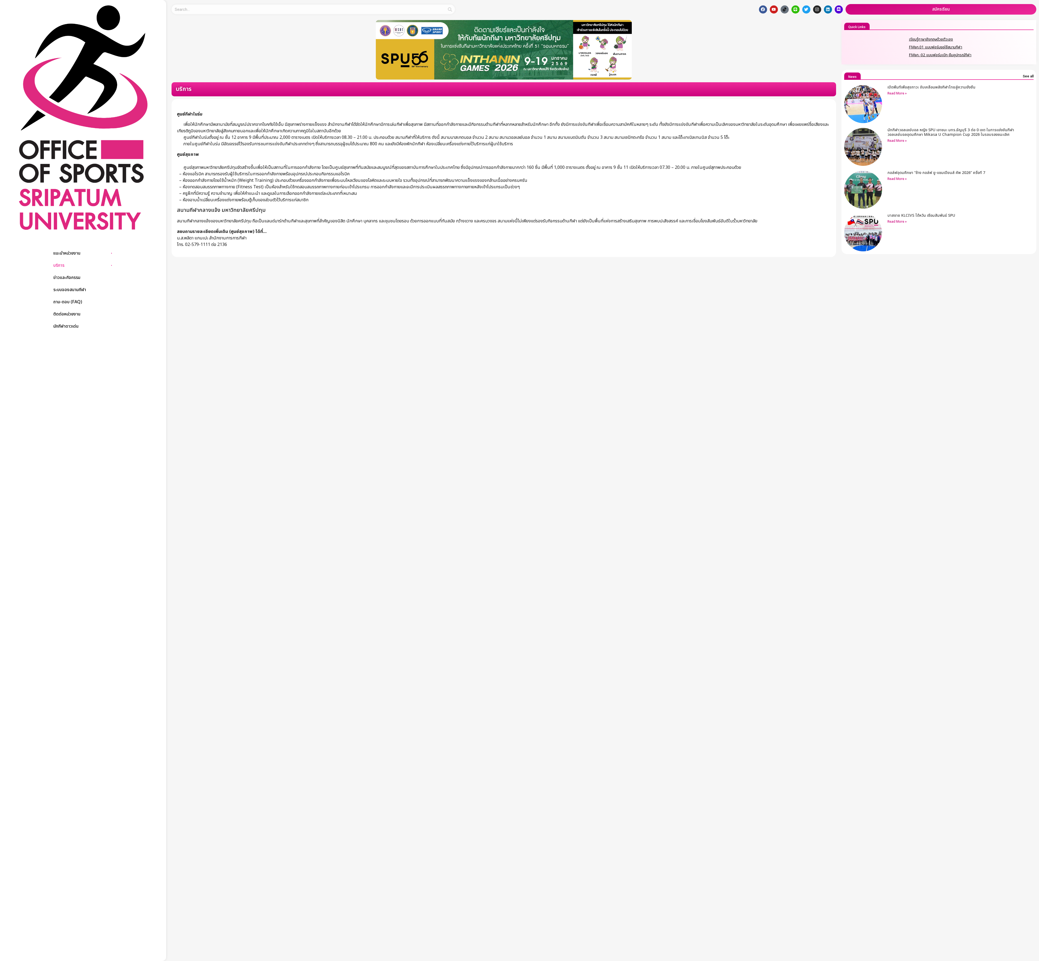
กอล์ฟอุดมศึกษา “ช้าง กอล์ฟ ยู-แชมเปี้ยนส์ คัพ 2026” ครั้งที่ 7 (936, 173)
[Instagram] (817, 9)
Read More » (897, 93)
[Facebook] (763, 9)
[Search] (450, 9)
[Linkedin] (828, 9)
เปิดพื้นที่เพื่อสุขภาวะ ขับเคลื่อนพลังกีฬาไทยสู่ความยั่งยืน (931, 87)
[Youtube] (774, 9)
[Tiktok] (785, 9)
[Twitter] (806, 9)
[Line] (795, 9)
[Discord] (839, 9)
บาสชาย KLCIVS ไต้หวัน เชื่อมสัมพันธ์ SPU (921, 215)
